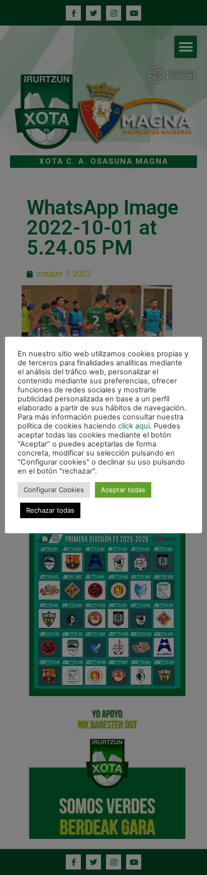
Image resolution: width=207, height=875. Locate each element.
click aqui (134, 425)
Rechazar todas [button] (50, 510)
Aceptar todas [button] (123, 490)
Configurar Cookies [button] (54, 490)
